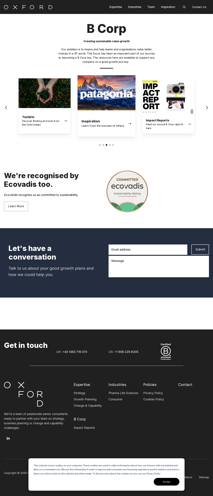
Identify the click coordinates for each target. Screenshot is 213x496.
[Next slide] (207, 108)
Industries (134, 7)
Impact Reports (84, 427)
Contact (185, 384)
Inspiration (168, 7)
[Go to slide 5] (113, 145)
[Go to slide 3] (106, 145)
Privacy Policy (153, 393)
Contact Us (199, 7)
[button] (184, 7)
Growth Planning (85, 399)
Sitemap (204, 477)
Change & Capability (88, 405)
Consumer (115, 399)
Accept (166, 481)
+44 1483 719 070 (74, 352)
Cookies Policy (153, 399)
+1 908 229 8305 (126, 352)
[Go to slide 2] (103, 145)
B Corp (80, 419)
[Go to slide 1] (100, 145)
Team (151, 7)
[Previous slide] (6, 108)
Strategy (79, 393)
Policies (150, 384)
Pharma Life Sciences (123, 393)
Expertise (115, 7)
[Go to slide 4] (110, 145)
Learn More (16, 206)
